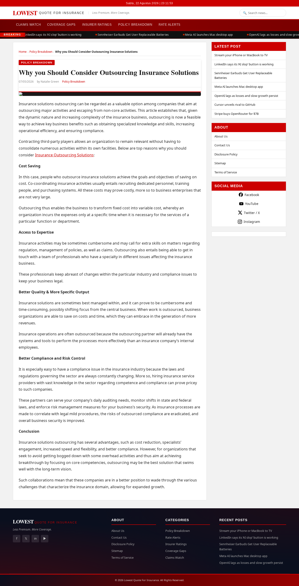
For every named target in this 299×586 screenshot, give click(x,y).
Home (23, 52)
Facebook (252, 195)
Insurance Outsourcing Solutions (64, 155)
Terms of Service (225, 172)
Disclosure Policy (226, 154)
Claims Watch (28, 24)
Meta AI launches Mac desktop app (206, 35)
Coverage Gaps (61, 24)
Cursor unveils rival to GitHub (234, 104)
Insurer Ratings (97, 24)
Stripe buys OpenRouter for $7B (236, 114)
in (35, 538)
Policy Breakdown (135, 24)
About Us (221, 136)
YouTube (251, 203)
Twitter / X (252, 213)
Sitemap (220, 163)
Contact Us (222, 145)
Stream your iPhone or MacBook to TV (241, 55)
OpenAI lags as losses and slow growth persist (246, 96)
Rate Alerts (170, 24)
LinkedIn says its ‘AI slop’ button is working (50, 35)
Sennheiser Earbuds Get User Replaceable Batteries (130, 35)
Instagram (252, 221)
